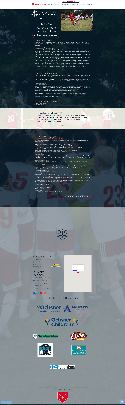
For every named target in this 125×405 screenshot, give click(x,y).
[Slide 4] (61, 125)
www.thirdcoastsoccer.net (41, 186)
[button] (86, 4)
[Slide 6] (63, 125)
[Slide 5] (62, 125)
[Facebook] (34, 293)
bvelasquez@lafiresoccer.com (41, 83)
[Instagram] (44, 293)
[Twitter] (37, 293)
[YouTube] (41, 293)
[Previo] (7, 118)
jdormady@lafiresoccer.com (40, 78)
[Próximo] (117, 118)
